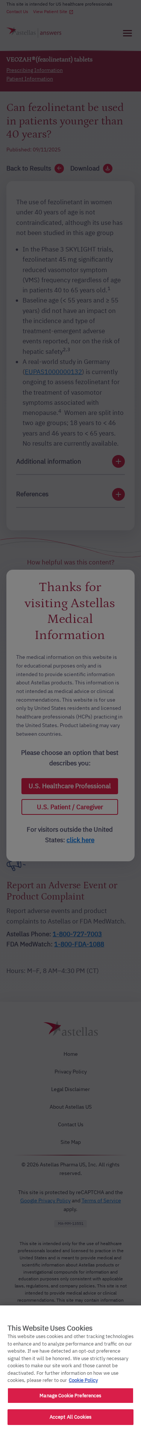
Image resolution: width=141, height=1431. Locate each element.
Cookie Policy (83, 1380)
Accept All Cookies (70, 1417)
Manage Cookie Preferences (70, 1395)
